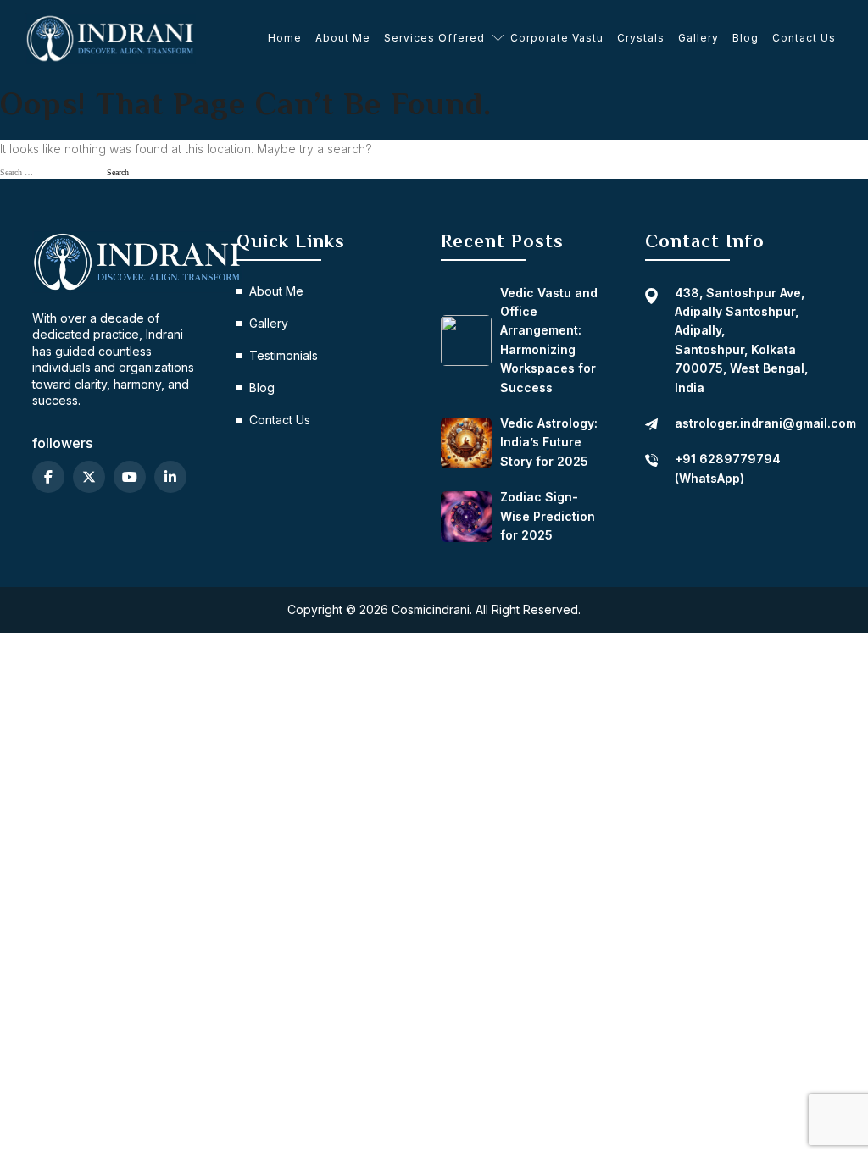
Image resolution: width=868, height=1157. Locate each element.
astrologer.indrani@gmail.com (765, 423)
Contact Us (804, 37)
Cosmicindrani (431, 609)
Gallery (698, 37)
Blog (745, 37)
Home (285, 37)
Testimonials (283, 355)
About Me (342, 37)
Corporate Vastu (557, 37)
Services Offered (434, 37)
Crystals (641, 37)
